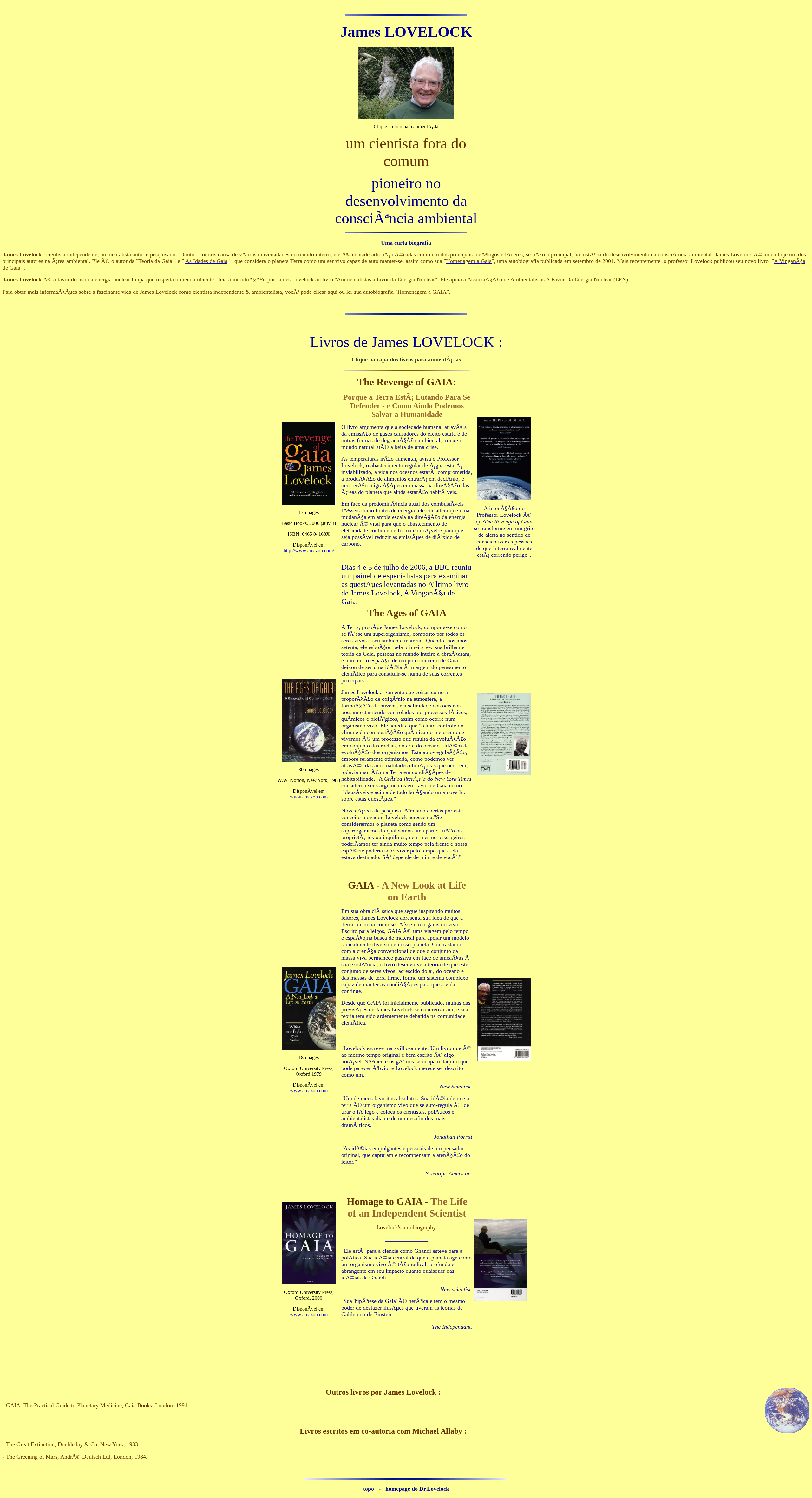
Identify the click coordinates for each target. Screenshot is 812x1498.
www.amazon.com (309, 796)
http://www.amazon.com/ (309, 550)
